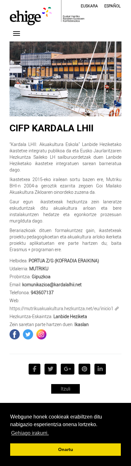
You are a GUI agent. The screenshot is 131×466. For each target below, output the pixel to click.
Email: (15, 284)
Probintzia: (20, 276)
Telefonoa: (20, 292)
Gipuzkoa (41, 276)
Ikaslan (81, 324)
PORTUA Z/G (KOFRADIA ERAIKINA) (64, 261)
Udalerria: (19, 269)
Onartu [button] (65, 449)
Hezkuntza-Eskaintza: (31, 316)
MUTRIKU (38, 269)
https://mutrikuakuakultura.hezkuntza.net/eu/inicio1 (62, 308)
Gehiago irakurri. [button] (30, 433)
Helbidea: (19, 261)
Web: (14, 300)
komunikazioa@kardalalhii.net (52, 284)
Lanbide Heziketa (70, 316)
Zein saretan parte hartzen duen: (41, 324)
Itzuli (65, 389)
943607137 (42, 292)
